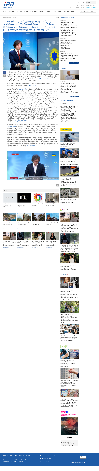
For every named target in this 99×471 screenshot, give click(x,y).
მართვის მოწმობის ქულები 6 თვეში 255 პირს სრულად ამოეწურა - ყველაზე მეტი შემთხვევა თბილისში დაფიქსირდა (68, 363)
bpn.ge (71, 2)
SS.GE (5, 190)
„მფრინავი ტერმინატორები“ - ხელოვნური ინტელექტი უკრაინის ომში (68, 145)
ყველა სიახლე (73, 62)
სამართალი (19, 11)
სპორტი (54, 11)
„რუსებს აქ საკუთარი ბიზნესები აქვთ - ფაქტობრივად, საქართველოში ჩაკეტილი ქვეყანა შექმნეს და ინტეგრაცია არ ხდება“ (69, 383)
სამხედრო (60, 11)
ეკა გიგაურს (33, 85)
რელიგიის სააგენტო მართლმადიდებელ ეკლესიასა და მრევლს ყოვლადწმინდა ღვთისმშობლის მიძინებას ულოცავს (69, 57)
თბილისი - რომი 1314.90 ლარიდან (52, 223)
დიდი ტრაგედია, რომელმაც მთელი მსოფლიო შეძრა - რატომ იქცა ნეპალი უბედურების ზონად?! (69, 202)
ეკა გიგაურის (23, 89)
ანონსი (72, 11)
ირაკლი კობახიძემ (43, 78)
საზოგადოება (27, 11)
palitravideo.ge (6, 247)
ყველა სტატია (73, 96)
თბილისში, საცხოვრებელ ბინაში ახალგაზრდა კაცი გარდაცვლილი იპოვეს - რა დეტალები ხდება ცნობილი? (38, 244)
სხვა (5, 14)
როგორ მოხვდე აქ (53, 190)
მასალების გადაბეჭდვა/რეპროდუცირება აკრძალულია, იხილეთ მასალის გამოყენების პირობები (17, 460)
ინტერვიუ (63, 68)
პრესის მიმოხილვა (66, 101)
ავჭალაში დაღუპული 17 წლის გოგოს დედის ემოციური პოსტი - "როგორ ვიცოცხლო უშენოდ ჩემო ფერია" (52, 244)
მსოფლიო (34, 11)
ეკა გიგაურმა (11, 126)
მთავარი (5, 11)
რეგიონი (41, 11)
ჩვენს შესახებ (13, 455)
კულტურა (66, 11)
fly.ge (4, 228)
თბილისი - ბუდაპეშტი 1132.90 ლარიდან (37, 223)
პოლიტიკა (11, 11)
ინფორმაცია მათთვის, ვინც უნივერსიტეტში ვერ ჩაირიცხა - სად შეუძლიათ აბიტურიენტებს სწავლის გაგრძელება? (69, 338)
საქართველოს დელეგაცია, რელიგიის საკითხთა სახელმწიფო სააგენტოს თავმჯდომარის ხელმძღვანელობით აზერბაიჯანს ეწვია (68, 44)
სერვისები (22, 455)
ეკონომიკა (47, 11)
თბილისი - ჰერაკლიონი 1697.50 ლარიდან (23, 223)
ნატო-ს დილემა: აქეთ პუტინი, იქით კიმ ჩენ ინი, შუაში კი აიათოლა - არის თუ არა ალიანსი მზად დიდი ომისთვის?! (69, 162)
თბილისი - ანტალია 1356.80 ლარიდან (8, 223)
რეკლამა (28, 455)
